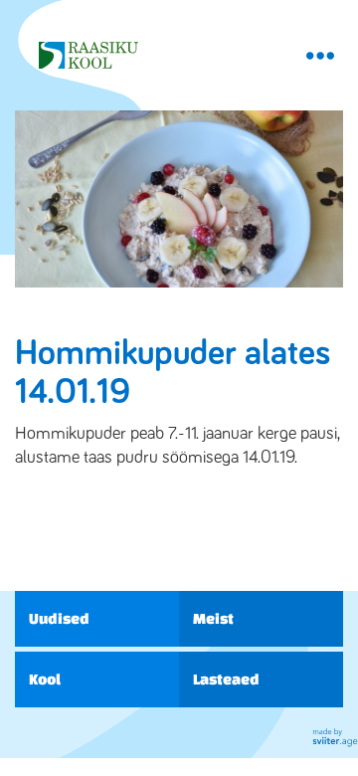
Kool (45, 679)
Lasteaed (226, 679)
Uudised (59, 618)
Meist (213, 618)
